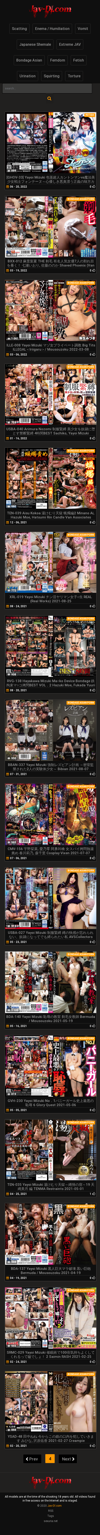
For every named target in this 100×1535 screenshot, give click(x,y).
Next (66, 1459)
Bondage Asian (29, 60)
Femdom (57, 60)
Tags (50, 1516)
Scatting (19, 28)
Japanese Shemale (35, 44)
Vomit (83, 28)
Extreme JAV (70, 44)
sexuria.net (51, 1521)
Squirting (52, 76)
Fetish (78, 60)
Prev (33, 1459)
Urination (28, 76)
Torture (74, 76)
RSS (50, 1510)
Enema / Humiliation (52, 28)
